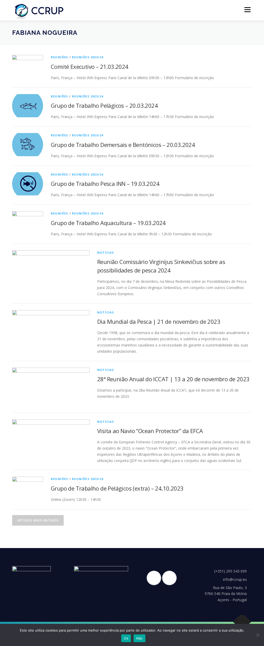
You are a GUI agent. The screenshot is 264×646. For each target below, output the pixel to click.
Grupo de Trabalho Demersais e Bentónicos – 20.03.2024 (123, 144)
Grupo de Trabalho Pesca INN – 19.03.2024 (105, 183)
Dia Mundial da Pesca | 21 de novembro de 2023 (158, 321)
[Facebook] (155, 578)
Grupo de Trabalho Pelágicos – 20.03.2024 (104, 105)
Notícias (105, 252)
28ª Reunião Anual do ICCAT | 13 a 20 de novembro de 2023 (173, 379)
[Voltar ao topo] (242, 622)
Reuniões (59, 57)
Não (139, 638)
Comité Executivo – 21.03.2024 (89, 66)
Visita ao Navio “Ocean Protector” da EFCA (150, 431)
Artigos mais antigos (38, 520)
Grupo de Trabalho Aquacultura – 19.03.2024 (108, 223)
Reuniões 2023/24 (87, 57)
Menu (247, 9)
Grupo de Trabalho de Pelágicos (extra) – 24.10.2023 (117, 488)
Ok (126, 638)
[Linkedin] (170, 578)
